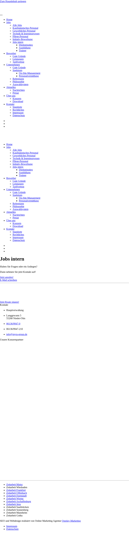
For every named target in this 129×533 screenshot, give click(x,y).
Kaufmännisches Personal (25, 28)
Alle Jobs (17, 25)
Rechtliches (18, 109)
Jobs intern (18, 42)
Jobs (8, 22)
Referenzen (18, 78)
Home (9, 19)
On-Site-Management (29, 73)
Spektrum (17, 70)
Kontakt (10, 104)
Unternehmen (13, 64)
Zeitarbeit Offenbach (16, 493)
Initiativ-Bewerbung (23, 39)
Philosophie (18, 81)
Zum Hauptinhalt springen (13, 1)
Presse (16, 93)
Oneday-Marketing (71, 521)
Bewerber (11, 53)
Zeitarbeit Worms (14, 498)
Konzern (17, 98)
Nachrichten (19, 90)
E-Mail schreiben (8, 280)
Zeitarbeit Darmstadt (16, 495)
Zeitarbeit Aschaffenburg (18, 501)
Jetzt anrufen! (6, 277)
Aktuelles (11, 87)
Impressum (18, 112)
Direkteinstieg (26, 45)
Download (18, 101)
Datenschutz (19, 115)
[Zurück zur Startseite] (11, 11)
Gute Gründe (19, 56)
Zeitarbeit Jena (13, 504)
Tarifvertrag (18, 62)
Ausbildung (25, 47)
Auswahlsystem (20, 84)
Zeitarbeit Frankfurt (16, 490)
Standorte (17, 107)
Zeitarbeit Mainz (14, 484)
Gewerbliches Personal (24, 30)
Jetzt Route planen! (9, 302)
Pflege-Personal (20, 36)
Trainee (22, 50)
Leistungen (18, 59)
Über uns (10, 95)
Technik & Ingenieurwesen (26, 33)
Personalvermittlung (29, 76)
